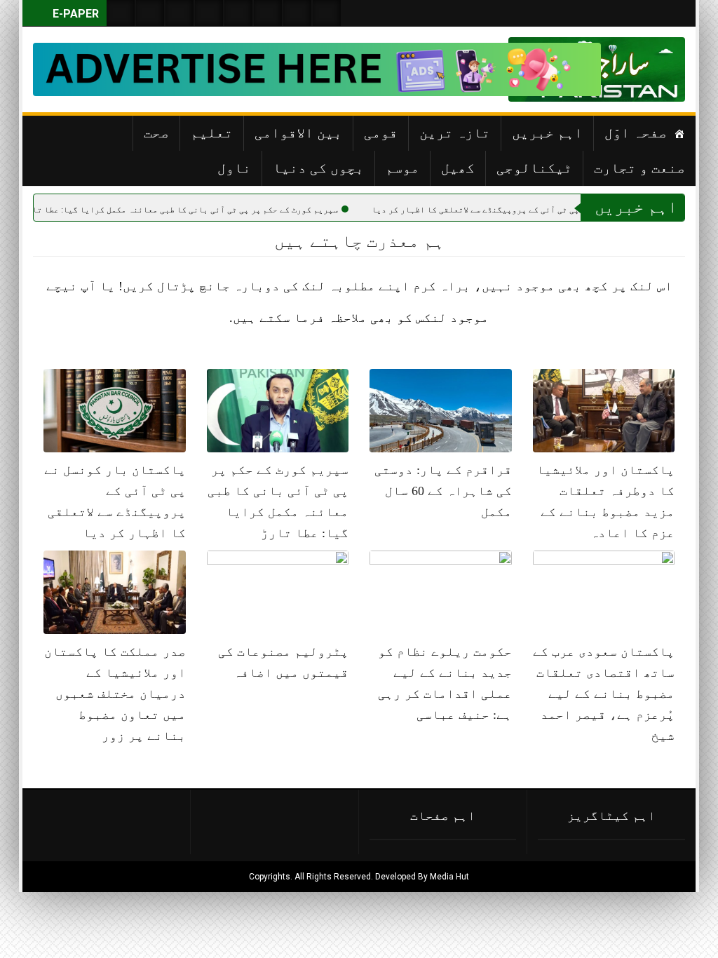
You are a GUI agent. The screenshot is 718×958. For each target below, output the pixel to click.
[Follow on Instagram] (327, 13)
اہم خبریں (547, 132)
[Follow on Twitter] (179, 13)
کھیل (458, 167)
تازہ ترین (454, 132)
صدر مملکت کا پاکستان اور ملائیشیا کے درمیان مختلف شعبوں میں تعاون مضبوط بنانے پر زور (115, 694)
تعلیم (212, 132)
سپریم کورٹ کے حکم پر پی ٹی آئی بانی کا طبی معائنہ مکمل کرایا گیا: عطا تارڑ (230, 210)
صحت (156, 132)
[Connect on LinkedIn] (268, 13)
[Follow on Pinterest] (238, 13)
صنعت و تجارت (639, 167)
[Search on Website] (121, 13)
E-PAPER (74, 13)
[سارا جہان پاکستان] (643, 69)
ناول (234, 167)
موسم (402, 167)
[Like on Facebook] (150, 13)
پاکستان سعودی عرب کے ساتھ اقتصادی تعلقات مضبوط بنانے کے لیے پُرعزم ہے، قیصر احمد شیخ (604, 694)
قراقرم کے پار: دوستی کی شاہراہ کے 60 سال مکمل (443, 491)
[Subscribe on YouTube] (209, 13)
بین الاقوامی (298, 132)
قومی (381, 132)
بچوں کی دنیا (318, 167)
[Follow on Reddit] (297, 13)
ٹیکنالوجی (534, 167)
